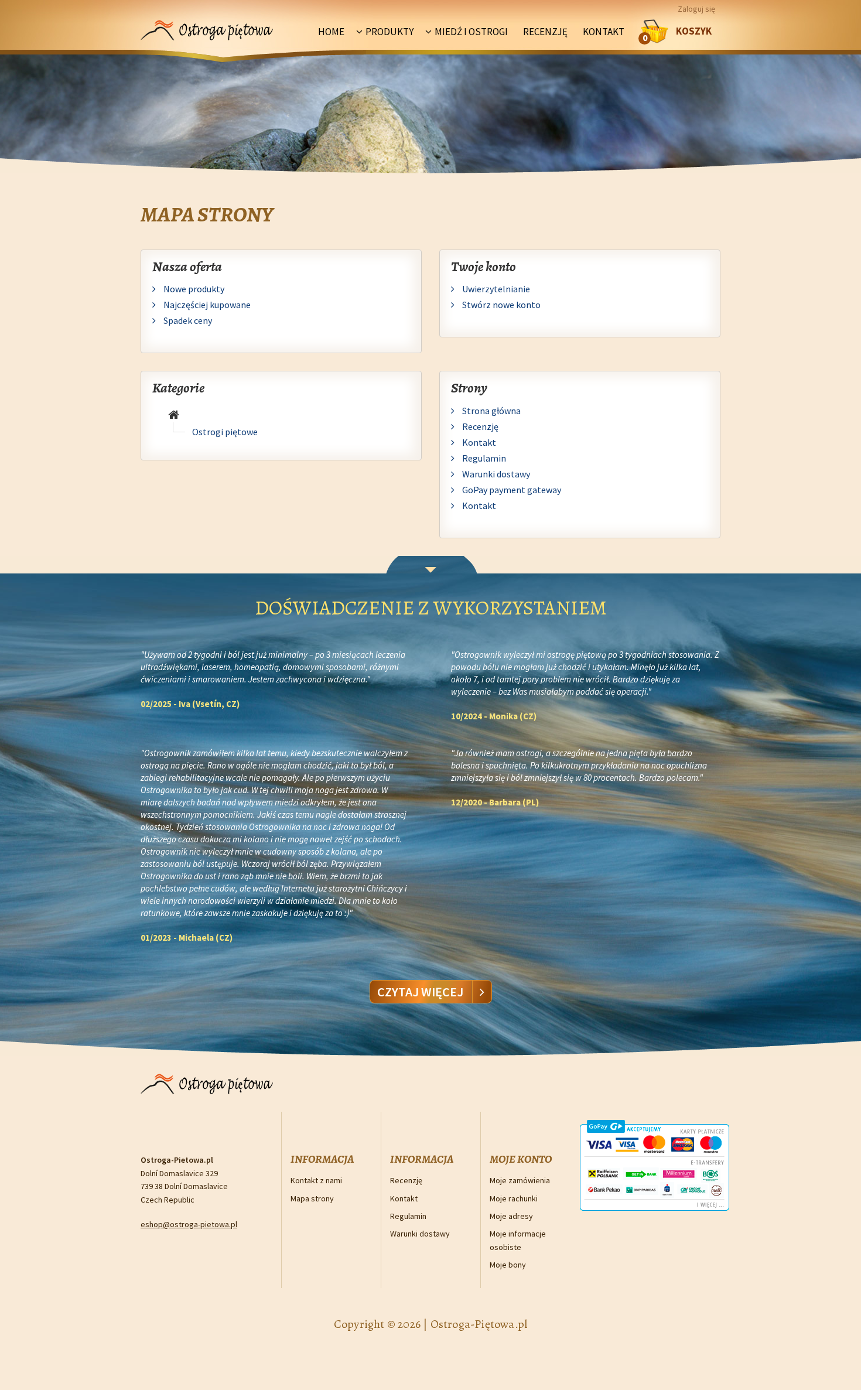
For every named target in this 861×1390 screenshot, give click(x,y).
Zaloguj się (696, 9)
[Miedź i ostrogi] (173, 415)
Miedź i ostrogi (471, 31)
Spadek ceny (187, 320)
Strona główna (490, 410)
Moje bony (508, 1264)
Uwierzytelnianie (495, 289)
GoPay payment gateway (510, 490)
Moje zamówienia (520, 1180)
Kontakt (603, 31)
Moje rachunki (514, 1198)
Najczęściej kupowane (206, 304)
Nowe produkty (193, 289)
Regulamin (483, 458)
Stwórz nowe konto (500, 304)
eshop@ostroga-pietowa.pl (189, 1224)
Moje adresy (511, 1216)
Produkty (389, 31)
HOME (331, 31)
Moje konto (521, 1159)
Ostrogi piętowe (225, 432)
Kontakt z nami (316, 1180)
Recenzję (545, 31)
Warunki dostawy (495, 474)
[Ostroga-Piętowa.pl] (207, 25)
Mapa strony (312, 1198)
